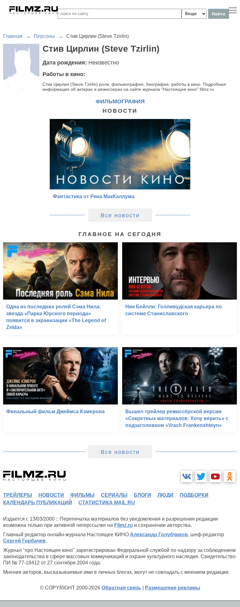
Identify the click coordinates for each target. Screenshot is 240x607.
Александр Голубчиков (159, 534)
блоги (142, 495)
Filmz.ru (123, 525)
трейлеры (17, 495)
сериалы (114, 495)
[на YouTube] (215, 476)
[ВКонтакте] (186, 476)
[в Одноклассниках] (229, 476)
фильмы (82, 495)
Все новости (120, 215)
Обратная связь (121, 587)
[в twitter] (201, 476)
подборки (194, 495)
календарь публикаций (37, 502)
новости (51, 495)
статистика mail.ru (106, 502)
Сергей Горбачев (24, 540)
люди (165, 495)
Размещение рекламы (172, 587)
